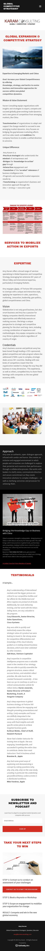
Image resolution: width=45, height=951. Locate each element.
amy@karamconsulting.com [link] (23, 934)
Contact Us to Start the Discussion (21, 889)
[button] (40, 6)
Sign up (22, 829)
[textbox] (22, 820)
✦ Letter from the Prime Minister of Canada (17, 563)
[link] (16, 9)
